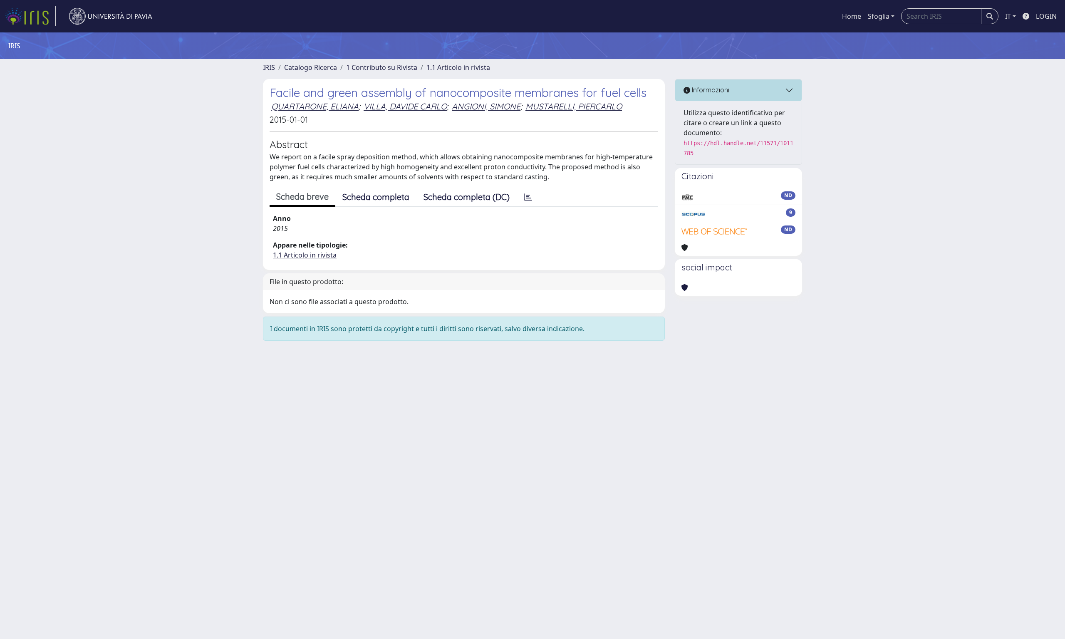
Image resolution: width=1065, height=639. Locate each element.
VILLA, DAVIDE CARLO (405, 106)
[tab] (528, 197)
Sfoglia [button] (878, 16)
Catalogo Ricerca (310, 67)
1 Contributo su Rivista (381, 67)
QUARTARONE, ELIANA (315, 106)
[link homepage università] (110, 16)
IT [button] (1008, 16)
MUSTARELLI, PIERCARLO (573, 106)
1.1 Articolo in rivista (458, 67)
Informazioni (709, 90)
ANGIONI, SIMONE (486, 106)
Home (851, 16)
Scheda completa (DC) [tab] (467, 197)
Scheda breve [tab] (302, 196)
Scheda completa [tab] (375, 197)
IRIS (269, 67)
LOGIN (1046, 16)
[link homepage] (30, 16)
